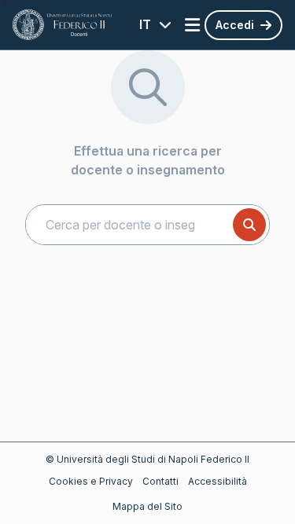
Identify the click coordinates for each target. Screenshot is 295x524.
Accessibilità (217, 481)
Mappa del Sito (147, 506)
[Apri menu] (192, 25)
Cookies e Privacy (91, 481)
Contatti (160, 481)
